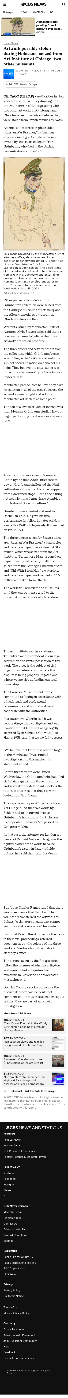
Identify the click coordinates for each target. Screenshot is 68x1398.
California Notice (13, 1296)
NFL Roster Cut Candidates (19, 1151)
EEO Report (10, 1274)
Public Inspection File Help (19, 1262)
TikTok (7, 1190)
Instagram (9, 1184)
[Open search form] (63, 4)
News (24, 12)
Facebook (9, 1178)
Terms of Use (11, 1307)
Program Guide (12, 1218)
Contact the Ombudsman (18, 1358)
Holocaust (15, 1091)
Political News (12, 1139)
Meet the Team (12, 1212)
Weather (38, 12)
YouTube (8, 1173)
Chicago (8, 12)
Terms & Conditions (15, 1235)
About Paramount (14, 1329)
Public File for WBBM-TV (18, 1257)
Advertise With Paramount (19, 1335)
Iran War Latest (12, 1145)
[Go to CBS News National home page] (34, 4)
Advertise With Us (14, 1229)
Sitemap (8, 1240)
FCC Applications (14, 1268)
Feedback (9, 1352)
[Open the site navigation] (12, 4)
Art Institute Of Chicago (40, 1091)
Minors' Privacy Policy (16, 1313)
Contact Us (10, 1223)
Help (6, 1346)
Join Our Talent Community (20, 1340)
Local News (10, 43)
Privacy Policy (11, 1290)
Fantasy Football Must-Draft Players (24, 1156)
